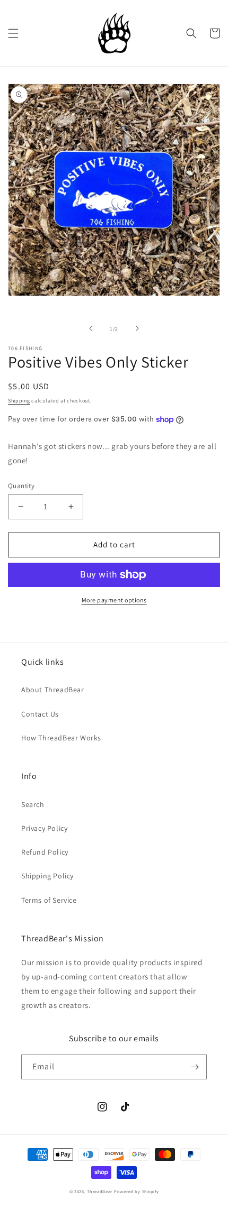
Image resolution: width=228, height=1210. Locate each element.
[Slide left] (90, 328)
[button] (13, 33)
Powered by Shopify (136, 1191)
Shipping (19, 400)
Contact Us (40, 714)
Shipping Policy (47, 876)
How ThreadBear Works (61, 737)
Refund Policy (44, 852)
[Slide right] (137, 328)
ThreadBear (99, 1191)
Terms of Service (49, 900)
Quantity (21, 485)
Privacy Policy (44, 828)
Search (33, 804)
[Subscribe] (194, 1067)
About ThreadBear (52, 689)
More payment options (114, 600)
